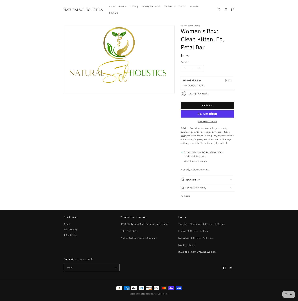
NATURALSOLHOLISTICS (144, 294)
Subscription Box (192, 80)
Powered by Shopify (161, 294)
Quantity (185, 62)
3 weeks (200, 85)
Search (67, 224)
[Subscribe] (116, 267)
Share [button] (187, 195)
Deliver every (189, 85)
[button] (170, 6)
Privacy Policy (70, 229)
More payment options (207, 121)
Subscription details (198, 93)
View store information (195, 161)
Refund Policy (70, 235)
